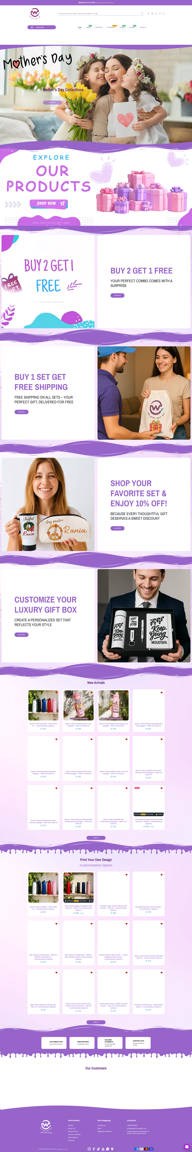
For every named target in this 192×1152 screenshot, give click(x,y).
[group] (96, 185)
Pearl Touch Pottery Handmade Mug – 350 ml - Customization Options (148, 957)
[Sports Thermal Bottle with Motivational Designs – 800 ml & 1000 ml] (113, 801)
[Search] (142, 13)
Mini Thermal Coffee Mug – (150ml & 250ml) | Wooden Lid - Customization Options (43, 957)
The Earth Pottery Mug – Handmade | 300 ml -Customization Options (148, 1006)
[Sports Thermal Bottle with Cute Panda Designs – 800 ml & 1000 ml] (79, 752)
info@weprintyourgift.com (136, 1128)
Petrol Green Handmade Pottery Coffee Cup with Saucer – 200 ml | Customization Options (78, 1006)
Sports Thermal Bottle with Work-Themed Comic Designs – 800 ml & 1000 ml (148, 772)
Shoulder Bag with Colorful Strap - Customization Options (148, 908)
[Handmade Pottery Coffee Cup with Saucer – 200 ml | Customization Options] (113, 985)
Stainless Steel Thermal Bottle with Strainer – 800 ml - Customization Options (113, 908)
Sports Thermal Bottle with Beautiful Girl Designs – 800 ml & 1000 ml (148, 725)
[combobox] (101, 13)
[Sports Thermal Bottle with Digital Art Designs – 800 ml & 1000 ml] (113, 705)
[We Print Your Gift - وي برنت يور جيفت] (35, 13)
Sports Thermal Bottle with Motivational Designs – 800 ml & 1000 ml (113, 821)
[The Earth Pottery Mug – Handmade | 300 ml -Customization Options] (149, 985)
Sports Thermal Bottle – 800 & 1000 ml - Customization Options (43, 725)
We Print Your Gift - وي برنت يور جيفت (55, 1149)
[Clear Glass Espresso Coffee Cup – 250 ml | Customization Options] (43, 985)
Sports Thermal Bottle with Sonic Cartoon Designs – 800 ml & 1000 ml (43, 821)
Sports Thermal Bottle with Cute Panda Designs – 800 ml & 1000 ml (78, 772)
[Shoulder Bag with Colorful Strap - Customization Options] (149, 887)
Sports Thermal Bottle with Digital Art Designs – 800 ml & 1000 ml (113, 725)
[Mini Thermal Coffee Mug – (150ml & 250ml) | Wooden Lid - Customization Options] (43, 936)
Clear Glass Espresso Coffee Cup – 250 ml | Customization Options (43, 1006)
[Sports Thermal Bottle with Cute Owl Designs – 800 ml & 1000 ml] (113, 752)
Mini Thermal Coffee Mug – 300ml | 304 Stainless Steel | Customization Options (78, 957)
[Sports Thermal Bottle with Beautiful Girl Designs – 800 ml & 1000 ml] (149, 705)
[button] (152, 13)
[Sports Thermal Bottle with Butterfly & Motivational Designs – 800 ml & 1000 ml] (79, 801)
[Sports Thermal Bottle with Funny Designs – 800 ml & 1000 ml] (79, 705)
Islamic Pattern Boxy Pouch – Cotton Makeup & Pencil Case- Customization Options (113, 957)
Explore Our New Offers (105, 3)
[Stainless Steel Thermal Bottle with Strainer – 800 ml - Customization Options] (113, 887)
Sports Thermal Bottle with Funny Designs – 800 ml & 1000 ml (78, 725)
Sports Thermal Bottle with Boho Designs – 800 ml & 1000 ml (43, 772)
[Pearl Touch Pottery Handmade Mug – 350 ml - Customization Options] (149, 936)
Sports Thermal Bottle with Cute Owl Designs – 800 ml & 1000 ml (114, 772)
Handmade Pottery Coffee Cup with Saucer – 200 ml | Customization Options (114, 1006)
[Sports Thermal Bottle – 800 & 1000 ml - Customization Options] (43, 705)
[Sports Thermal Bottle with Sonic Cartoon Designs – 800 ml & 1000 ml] (43, 801)
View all (96, 838)
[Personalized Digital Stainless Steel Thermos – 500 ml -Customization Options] (149, 801)
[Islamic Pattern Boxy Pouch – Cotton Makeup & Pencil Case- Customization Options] (113, 936)
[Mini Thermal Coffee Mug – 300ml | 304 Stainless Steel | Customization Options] (79, 936)
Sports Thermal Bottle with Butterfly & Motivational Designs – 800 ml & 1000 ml (78, 821)
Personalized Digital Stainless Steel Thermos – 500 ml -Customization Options (148, 821)
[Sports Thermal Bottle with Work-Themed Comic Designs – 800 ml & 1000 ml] (149, 752)
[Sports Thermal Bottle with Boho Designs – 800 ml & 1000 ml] (43, 752)
